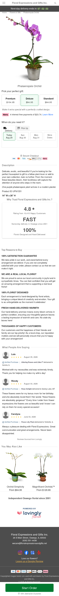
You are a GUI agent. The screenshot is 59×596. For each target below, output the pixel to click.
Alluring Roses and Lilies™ (32, 362)
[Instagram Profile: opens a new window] (20, 553)
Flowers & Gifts (15, 12)
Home (4, 12)
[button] (53, 589)
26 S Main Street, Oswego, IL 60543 (29, 537)
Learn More (48, 114)
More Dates (49, 136)
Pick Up (24, 128)
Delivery (8, 130)
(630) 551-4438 (29, 540)
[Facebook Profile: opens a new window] (26, 553)
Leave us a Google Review (29, 561)
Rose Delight (26, 389)
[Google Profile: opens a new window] (33, 553)
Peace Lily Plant (27, 422)
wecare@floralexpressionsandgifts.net (29, 543)
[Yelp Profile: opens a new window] (39, 553)
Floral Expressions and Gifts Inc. (29, 3)
